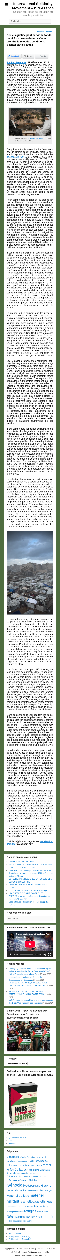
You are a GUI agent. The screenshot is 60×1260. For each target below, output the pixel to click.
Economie (42, 1177)
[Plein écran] (49, 954)
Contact (12, 1141)
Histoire (46, 1185)
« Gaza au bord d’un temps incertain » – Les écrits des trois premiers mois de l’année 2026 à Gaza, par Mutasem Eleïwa (31, 873)
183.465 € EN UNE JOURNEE (21, 862)
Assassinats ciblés (26, 1161)
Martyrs (48, 1190)
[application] (30, 944)
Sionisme (30, 1217)
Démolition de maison (30, 1177)
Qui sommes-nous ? (17, 1138)
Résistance (15, 1217)
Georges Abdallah (28, 1180)
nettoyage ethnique (39, 1201)
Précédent (39, 32)
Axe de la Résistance (25, 1165)
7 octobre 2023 (16, 1156)
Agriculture (31, 1157)
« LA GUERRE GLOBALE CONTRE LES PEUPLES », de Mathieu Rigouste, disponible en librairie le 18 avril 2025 (29, 896)
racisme (20, 1212)
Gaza (16, 1180)
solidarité (45, 1217)
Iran (25, 1190)
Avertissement (15, 1233)
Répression (42, 1211)
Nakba (22, 1202)
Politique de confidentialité (20, 1239)
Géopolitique (32, 1185)
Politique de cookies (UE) (19, 1236)
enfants (10, 1180)
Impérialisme (15, 1190)
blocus (39, 1165)
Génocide (16, 1185)
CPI (22, 1173)
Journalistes (33, 1191)
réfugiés (30, 1211)
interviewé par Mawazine (37, 138)
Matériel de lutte (18, 1195)
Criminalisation (14, 1176)
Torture (9, 1221)
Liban (41, 1190)
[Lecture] (10, 954)
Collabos (21, 1169)
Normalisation (11, 1207)
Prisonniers (40, 1206)
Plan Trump (27, 1206)
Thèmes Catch (40, 1255)
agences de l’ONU (16, 157)
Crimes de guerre (31, 1173)
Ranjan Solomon (16, 62)
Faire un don (14, 1143)
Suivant (50, 32)
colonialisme (33, 1169)
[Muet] (44, 954)
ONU (19, 1207)
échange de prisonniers (22, 1221)
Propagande (12, 1212)
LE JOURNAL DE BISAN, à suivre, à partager (28, 890)
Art (16, 1161)
